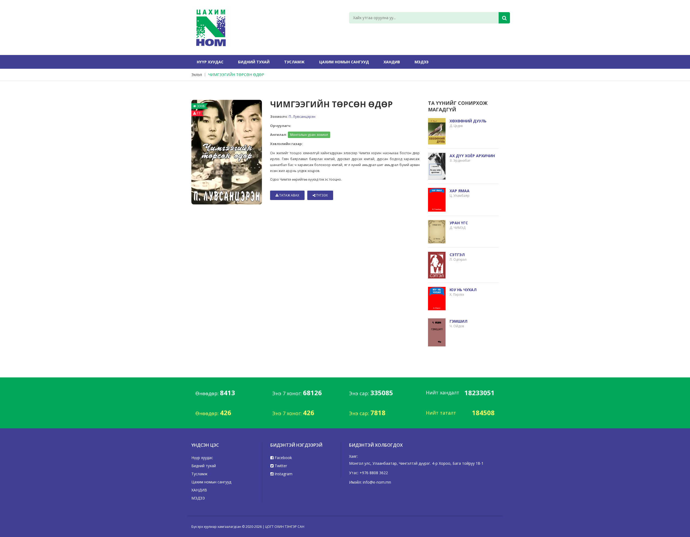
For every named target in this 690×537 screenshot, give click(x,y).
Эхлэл (196, 74)
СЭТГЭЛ (457, 254)
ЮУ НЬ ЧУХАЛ (463, 289)
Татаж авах (288, 195)
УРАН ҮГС (459, 222)
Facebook (283, 457)
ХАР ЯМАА (460, 190)
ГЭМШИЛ (458, 321)
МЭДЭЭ (422, 61)
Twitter (280, 465)
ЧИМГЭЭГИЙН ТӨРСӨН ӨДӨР (236, 74)
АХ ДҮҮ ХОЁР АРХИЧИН (472, 155)
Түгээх (321, 195)
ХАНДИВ (392, 61)
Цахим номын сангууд (344, 61)
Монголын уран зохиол (309, 134)
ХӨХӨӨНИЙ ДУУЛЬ (468, 120)
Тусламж (294, 61)
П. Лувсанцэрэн (302, 116)
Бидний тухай (254, 61)
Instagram (283, 473)
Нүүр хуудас (210, 61)
